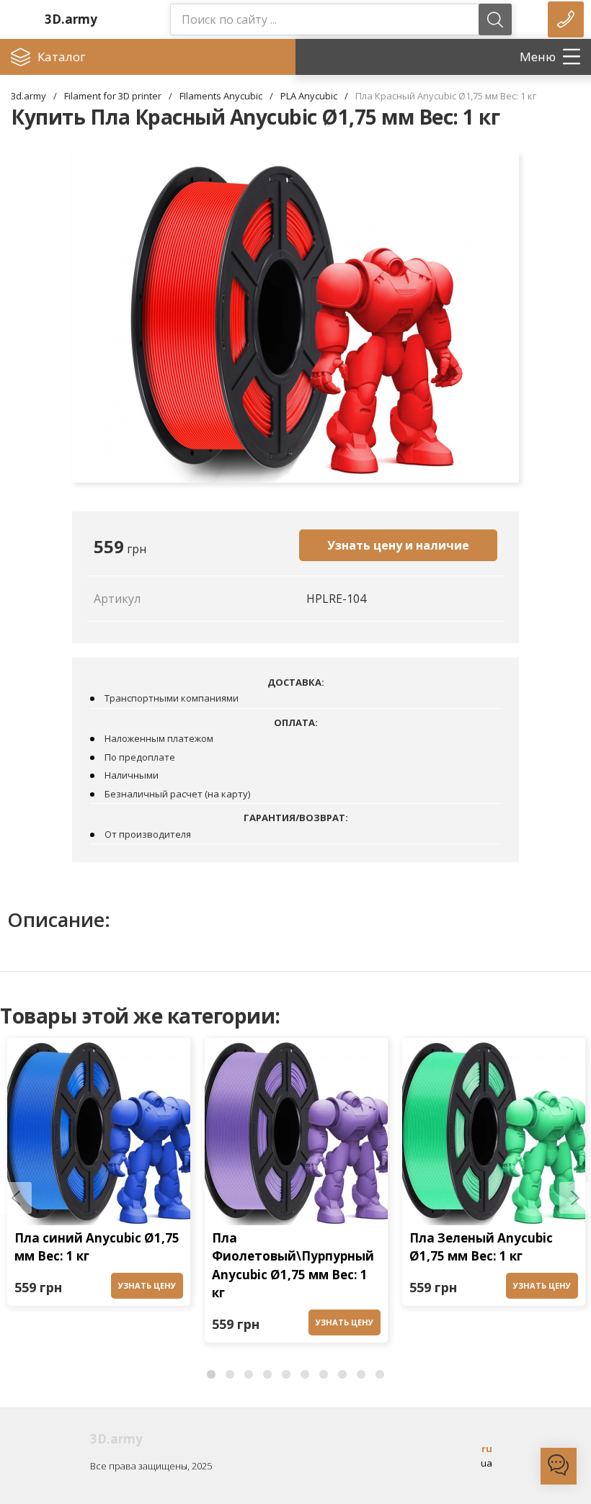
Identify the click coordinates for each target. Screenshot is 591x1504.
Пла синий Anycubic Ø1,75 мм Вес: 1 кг (96, 1247)
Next (575, 1198)
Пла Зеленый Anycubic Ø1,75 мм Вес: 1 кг (481, 1247)
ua (486, 1462)
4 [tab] (267, 1375)
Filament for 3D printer (112, 95)
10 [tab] (380, 1375)
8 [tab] (342, 1375)
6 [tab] (305, 1375)
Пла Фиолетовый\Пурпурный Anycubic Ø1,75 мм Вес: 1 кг (293, 1266)
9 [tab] (361, 1375)
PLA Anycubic (308, 95)
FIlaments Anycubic (220, 95)
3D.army (71, 19)
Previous (16, 1198)
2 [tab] (230, 1375)
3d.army (28, 95)
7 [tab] (323, 1375)
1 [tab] (211, 1375)
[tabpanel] (98, 1176)
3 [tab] (248, 1375)
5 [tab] (286, 1375)
